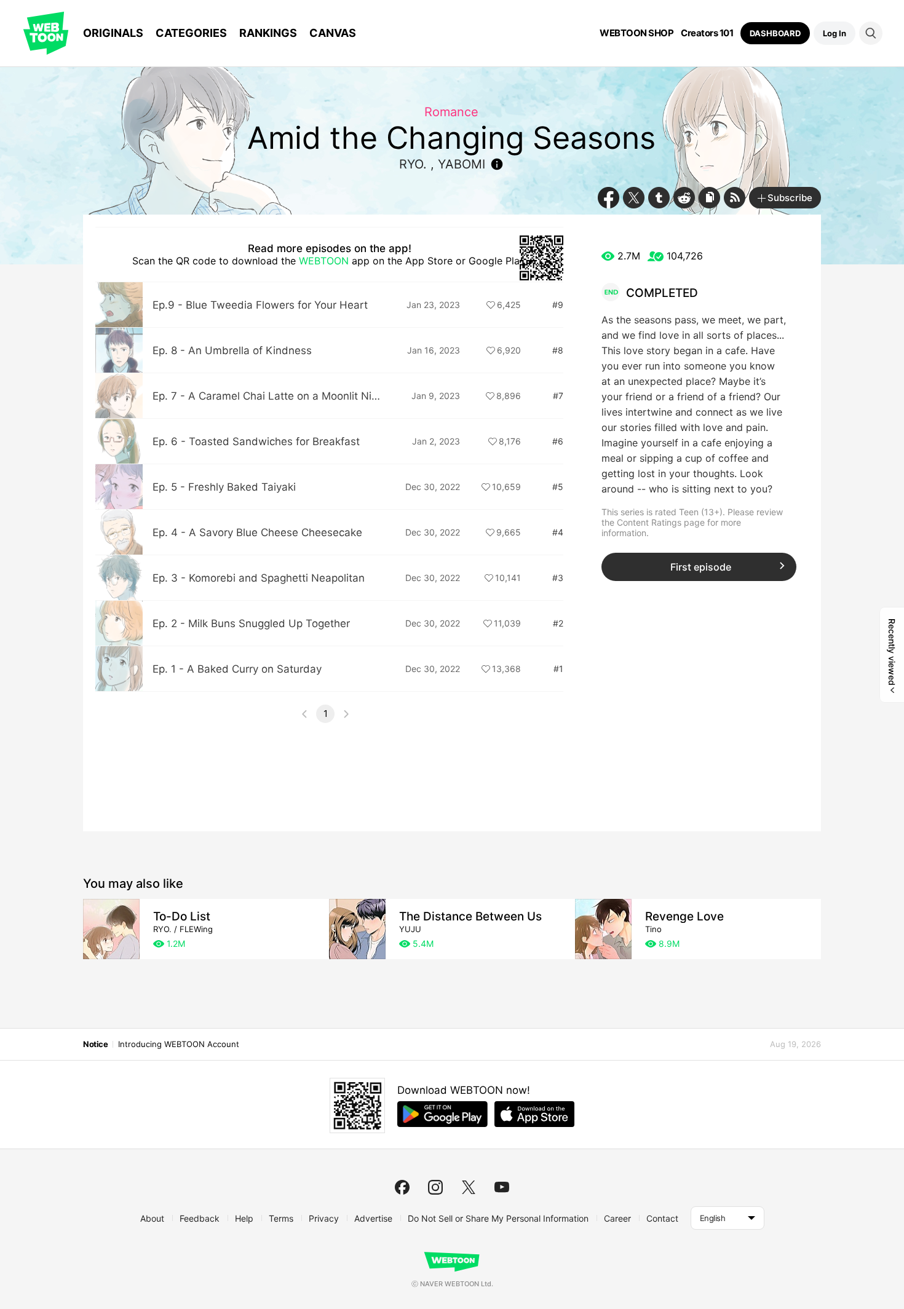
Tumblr (659, 197)
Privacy (324, 1218)
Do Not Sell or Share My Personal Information (498, 1218)
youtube (502, 1187)
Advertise (373, 1218)
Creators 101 (707, 33)
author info (497, 164)
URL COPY (709, 197)
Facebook (608, 197)
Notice (95, 1044)
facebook (402, 1187)
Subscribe (789, 198)
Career (617, 1218)
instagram (435, 1187)
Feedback (200, 1218)
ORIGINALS (113, 32)
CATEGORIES (191, 32)
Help (244, 1218)
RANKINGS (268, 32)
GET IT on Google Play (442, 1114)
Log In (834, 33)
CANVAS (332, 32)
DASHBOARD (775, 33)
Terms (281, 1218)
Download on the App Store (534, 1114)
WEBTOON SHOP (636, 33)
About (152, 1218)
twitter (469, 1187)
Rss (734, 197)
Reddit (684, 197)
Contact (662, 1218)
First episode (700, 567)
